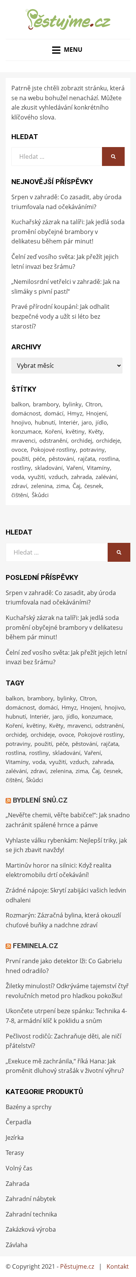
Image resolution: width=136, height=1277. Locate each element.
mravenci (23, 440)
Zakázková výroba (31, 1229)
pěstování (61, 458)
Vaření (74, 467)
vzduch (58, 476)
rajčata (86, 458)
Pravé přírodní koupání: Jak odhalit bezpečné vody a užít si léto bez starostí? (60, 316)
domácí (53, 413)
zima (62, 486)
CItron (93, 404)
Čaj (76, 486)
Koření (53, 431)
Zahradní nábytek (31, 1199)
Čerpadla (18, 1122)
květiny (75, 431)
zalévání (106, 476)
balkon (20, 404)
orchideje (108, 440)
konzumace (26, 431)
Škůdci (40, 495)
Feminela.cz (35, 945)
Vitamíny (98, 467)
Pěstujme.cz (77, 1266)
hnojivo (21, 422)
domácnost (25, 413)
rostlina (109, 458)
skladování (49, 467)
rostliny (21, 467)
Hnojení (96, 413)
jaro (87, 422)
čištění (19, 495)
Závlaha (17, 1245)
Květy (95, 431)
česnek (93, 486)
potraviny (92, 449)
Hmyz (74, 413)
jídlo (101, 422)
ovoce (19, 449)
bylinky (72, 404)
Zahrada (17, 1183)
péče (39, 458)
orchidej (81, 440)
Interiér (68, 422)
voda (17, 476)
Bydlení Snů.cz (40, 800)
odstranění (53, 440)
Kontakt (118, 1266)
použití (20, 458)
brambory (46, 404)
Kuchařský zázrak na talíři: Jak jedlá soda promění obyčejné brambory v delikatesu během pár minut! (68, 231)
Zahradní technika (31, 1214)
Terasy (15, 1152)
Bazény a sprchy (28, 1107)
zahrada (81, 476)
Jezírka (15, 1137)
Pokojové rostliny (53, 449)
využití (36, 476)
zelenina (42, 486)
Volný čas (19, 1168)
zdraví (19, 486)
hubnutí (45, 422)
